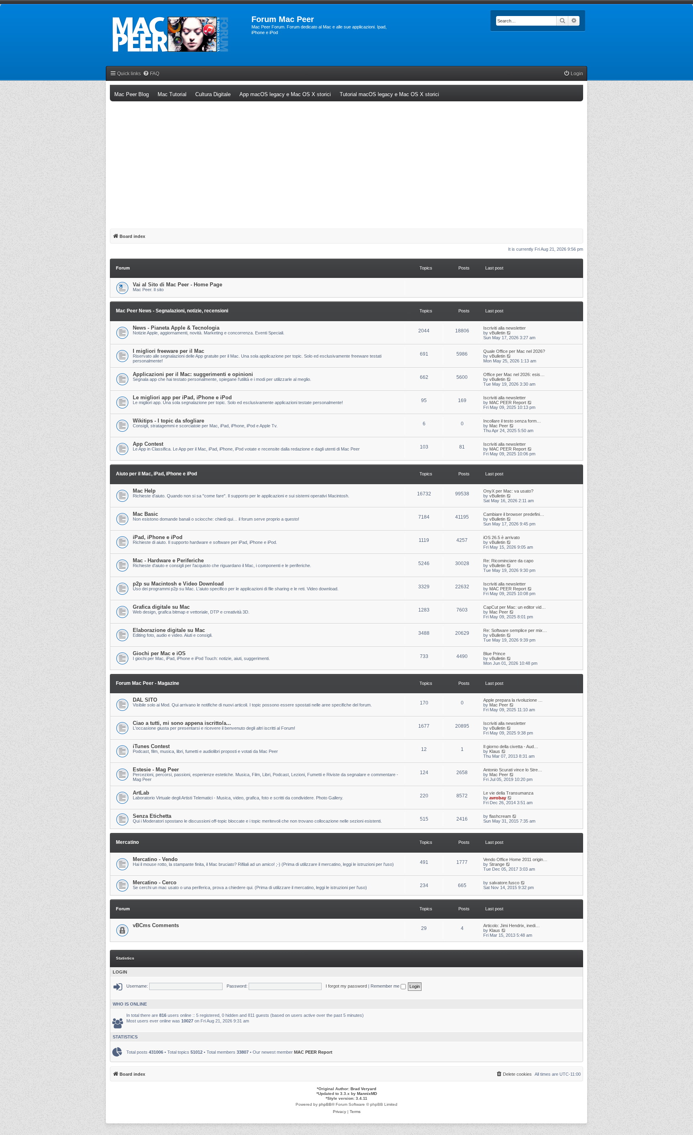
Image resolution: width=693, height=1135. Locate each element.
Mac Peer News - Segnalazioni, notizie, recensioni (172, 311)
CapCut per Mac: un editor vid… (514, 607)
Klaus (494, 751)
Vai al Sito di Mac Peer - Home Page (177, 285)
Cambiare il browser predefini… (513, 514)
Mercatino (127, 842)
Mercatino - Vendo (155, 859)
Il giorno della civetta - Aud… (510, 746)
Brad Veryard (363, 1089)
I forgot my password (346, 986)
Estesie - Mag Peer (156, 770)
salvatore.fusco (504, 882)
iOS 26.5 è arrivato (501, 537)
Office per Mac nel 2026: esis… (514, 374)
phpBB (325, 1104)
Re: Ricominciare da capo (508, 560)
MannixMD (367, 1093)
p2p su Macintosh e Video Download (178, 584)
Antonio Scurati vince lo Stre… (512, 769)
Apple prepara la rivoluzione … (513, 700)
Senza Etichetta (152, 816)
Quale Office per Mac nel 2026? (514, 351)
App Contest (148, 444)
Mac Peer (498, 425)
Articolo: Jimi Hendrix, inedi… (511, 925)
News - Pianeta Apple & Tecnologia (176, 328)
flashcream (500, 816)
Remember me (386, 986)
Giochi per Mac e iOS (159, 653)
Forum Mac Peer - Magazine (147, 683)
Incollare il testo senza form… (512, 421)
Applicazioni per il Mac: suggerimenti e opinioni (193, 374)
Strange (497, 864)
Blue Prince (494, 653)
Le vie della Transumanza (508, 793)
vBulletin (497, 332)
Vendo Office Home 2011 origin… (515, 859)
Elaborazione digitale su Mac (169, 630)
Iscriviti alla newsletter (504, 328)
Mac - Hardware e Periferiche (168, 560)
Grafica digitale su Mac (161, 607)
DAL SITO (145, 700)
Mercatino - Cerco (154, 882)
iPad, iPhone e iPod (157, 537)
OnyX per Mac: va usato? (508, 491)
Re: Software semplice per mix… (515, 630)
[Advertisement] (346, 161)
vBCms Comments (156, 925)
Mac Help (144, 491)
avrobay (497, 797)
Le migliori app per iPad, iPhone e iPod (182, 397)
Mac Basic (145, 514)
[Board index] (178, 34)
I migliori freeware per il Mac (168, 351)
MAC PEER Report (507, 402)
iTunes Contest (151, 746)
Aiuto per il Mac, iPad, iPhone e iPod (156, 474)
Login (120, 972)
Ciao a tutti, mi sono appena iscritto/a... (182, 723)
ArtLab (141, 793)
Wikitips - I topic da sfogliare (168, 421)
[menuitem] (151, 73)
